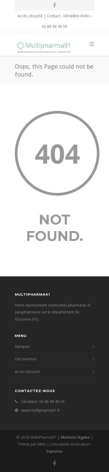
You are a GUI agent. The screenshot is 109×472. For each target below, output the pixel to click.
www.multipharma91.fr (40, 410)
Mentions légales (75, 437)
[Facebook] (54, 5)
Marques (22, 346)
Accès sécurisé (30, 15)
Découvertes (26, 358)
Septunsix (54, 451)
